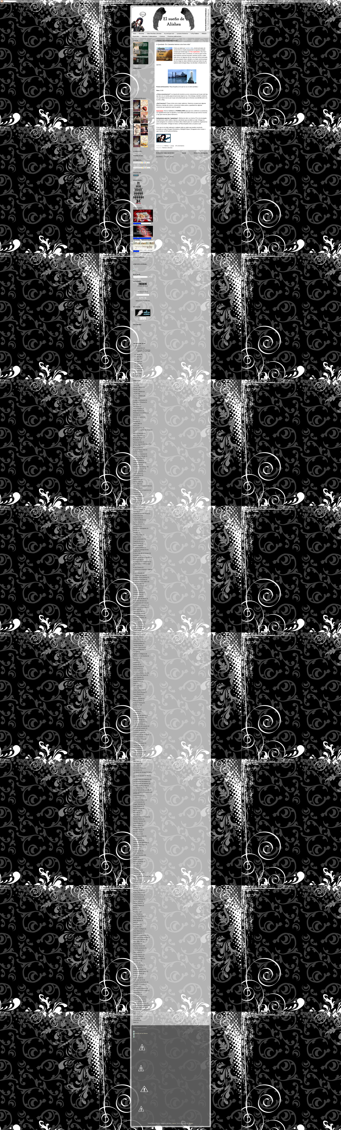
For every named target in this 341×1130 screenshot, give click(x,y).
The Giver (136, 986)
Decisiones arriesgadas (139, 528)
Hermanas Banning (138, 649)
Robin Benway (137, 920)
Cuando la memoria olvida (140, 513)
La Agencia (136, 711)
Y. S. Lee (135, 1018)
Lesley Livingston (138, 756)
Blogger (191, 1123)
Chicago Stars (137, 481)
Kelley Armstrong (138, 702)
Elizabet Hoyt (137, 590)
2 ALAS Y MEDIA (138, 387)
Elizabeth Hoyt (137, 594)
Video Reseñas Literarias (154, 33)
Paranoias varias (138, 872)
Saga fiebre (136, 924)
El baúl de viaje (137, 559)
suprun (174, 1123)
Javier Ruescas (137, 679)
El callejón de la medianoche (141, 561)
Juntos (135, 688)
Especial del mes (138, 611)
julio (138, 356)
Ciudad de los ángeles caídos (141, 486)
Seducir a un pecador (139, 939)
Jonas (135, 683)
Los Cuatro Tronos (138, 768)
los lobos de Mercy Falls (140, 785)
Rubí (134, 922)
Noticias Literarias (167, 147)
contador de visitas (142, 286)
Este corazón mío (138, 613)
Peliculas (135, 874)
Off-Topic (135, 863)
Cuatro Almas (137, 515)
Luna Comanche (138, 802)
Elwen (185, 122)
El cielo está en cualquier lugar (141, 563)
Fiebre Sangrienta (138, 634)
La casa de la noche (139, 717)
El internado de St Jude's (140, 581)
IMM (134, 660)
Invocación (136, 664)
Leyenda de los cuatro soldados (142, 758)
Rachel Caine (137, 901)
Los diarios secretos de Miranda (142, 775)
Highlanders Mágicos (139, 654)
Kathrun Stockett (138, 698)
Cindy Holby (136, 483)
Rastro (135, 907)
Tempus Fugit (137, 977)
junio (138, 359)
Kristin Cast (136, 709)
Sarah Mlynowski (138, 931)
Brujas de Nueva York (139, 449)
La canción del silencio (139, 715)
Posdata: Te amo (138, 890)
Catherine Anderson (138, 462)
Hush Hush (136, 658)
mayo (138, 361)
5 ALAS (135, 398)
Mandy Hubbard (137, 808)
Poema (135, 886)
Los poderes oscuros (139, 787)
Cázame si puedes (138, 471)
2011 (136, 346)
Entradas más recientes (165, 153)
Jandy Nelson (137, 668)
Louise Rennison (138, 795)
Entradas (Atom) (169, 156)
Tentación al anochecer (139, 982)
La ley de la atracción (139, 722)
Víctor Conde (137, 1011)
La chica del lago (138, 719)
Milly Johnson (137, 834)
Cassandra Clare (138, 458)
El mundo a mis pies (139, 585)
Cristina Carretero (138, 507)
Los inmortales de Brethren (140, 783)
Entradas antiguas (201, 153)
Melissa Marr (136, 827)
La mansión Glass (138, 724)
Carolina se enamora (139, 454)
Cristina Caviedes (138, 509)
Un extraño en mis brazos (140, 1005)
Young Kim (136, 1020)
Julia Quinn (136, 685)
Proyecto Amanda (138, 894)
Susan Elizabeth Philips (139, 971)
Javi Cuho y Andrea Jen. (140, 673)
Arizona (135, 419)
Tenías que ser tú (138, 980)
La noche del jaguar (138, 730)
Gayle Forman (137, 639)
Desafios (135, 532)
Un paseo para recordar (140, 1007)
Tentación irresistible (139, 984)
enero (138, 370)
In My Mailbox (195, 33)
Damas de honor (138, 524)
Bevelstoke (136, 440)
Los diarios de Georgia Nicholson (142, 772)
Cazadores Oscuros (138, 469)
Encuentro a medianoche (140, 605)
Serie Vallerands (137, 941)
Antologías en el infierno (140, 413)
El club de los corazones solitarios (142, 569)
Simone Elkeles (137, 956)
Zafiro (134, 1022)
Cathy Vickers (137, 464)
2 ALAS (135, 385)
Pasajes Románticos (174, 129)
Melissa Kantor (137, 825)
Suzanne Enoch (137, 973)
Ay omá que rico (137, 427)
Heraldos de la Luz (138, 647)
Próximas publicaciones (174, 36)
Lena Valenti (136, 753)
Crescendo (136, 503)
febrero (139, 368)
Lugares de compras (139, 800)
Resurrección (137, 914)
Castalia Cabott (137, 460)
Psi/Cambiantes (137, 897)
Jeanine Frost (137, 681)
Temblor (135, 975)
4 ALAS (135, 393)
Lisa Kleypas (136, 763)
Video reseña (137, 1014)
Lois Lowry (136, 765)
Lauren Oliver (137, 741)
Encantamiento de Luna (140, 603)
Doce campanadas (138, 539)
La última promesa (138, 736)
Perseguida (136, 880)
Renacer (135, 909)
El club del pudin (137, 573)
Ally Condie (136, 406)
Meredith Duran (137, 829)
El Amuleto (136, 555)
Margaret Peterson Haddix (140, 817)
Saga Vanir (136, 926)
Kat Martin (136, 696)
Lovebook (136, 797)
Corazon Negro (137, 496)
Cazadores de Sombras (140, 466)
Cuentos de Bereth (138, 520)
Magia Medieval (137, 806)
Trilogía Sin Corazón (139, 997)
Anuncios (135, 415)
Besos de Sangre (138, 437)
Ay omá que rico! (169, 33)
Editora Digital (137, 545)
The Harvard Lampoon (139, 988)
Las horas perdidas (138, 739)
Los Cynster (136, 770)
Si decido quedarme (138, 948)
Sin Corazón (136, 960)
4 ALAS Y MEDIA (138, 396)
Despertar (136, 537)
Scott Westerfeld (137, 933)
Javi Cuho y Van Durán (139, 675)
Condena (135, 494)
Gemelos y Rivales (138, 641)
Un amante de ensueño (139, 1003)
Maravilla (135, 812)
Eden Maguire (137, 543)
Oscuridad (136, 865)
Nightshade (136, 846)
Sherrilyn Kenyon (138, 946)
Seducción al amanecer (139, 935)
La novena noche (138, 732)
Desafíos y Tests (138, 534)
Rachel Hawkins (137, 903)
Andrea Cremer (137, 408)
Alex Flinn (136, 404)
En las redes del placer (139, 598)
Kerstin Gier (136, 705)
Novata (135, 857)
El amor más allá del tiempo (141, 553)
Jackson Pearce (137, 666)
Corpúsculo (136, 498)
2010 (136, 373)
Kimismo (135, 707)
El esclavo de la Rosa (139, 579)
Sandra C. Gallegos (138, 929)
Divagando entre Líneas (197, 129)
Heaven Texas (137, 645)
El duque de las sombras (140, 577)
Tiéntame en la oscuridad (140, 990)
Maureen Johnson (138, 821)
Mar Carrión (136, 810)
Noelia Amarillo (137, 851)
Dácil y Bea (178, 122)
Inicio (134, 33)
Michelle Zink (137, 831)
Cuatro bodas (137, 517)
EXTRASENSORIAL (138, 617)
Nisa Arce (136, 848)
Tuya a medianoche (138, 1001)
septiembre (140, 348)
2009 (136, 376)
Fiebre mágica (137, 630)
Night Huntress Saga (139, 844)
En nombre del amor (139, 600)
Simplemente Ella (138, 958)
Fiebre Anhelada (137, 628)
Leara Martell (137, 749)
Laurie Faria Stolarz (138, 743)
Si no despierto (137, 950)
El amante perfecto (138, 547)
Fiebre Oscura (137, 632)
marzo (138, 366)
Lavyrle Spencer (137, 745)
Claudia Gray (137, 488)
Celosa (135, 477)
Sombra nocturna (138, 965)
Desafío (135, 530)
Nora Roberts (137, 853)
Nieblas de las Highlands (140, 842)
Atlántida (135, 421)
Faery (134, 619)
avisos (135, 425)
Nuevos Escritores (138, 861)
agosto (139, 354)
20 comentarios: (180, 145)
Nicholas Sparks (137, 840)
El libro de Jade (137, 583)
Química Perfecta (138, 899)
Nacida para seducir (138, 836)
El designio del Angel (139, 575)
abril (138, 363)
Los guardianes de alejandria (141, 779)
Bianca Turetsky (137, 442)
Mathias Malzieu (137, 819)
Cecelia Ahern (137, 473)
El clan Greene (137, 567)
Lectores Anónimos (182, 33)
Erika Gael (136, 609)
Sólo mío (135, 963)
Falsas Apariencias (138, 622)
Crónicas (162, 36)
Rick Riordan (136, 918)
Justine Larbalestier (138, 690)
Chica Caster (136, 479)
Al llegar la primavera (139, 400)
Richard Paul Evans (138, 916)
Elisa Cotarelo (137, 588)
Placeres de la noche (139, 882)
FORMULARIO (180, 111)
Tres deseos (136, 994)
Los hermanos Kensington (140, 781)
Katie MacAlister (137, 700)
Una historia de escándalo (140, 1009)
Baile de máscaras (138, 433)
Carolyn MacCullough (139, 456)
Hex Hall (135, 651)
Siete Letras (136, 952)
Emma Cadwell (137, 596)
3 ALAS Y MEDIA (138, 391)
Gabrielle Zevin (137, 637)
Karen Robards (137, 694)
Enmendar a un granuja (140, 607)
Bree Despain (137, 447)
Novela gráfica (137, 859)
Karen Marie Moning (139, 692)
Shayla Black (136, 943)
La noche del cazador (139, 728)
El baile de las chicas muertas (141, 557)
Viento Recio (136, 1016)
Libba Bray (136, 761)
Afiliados (204, 33)
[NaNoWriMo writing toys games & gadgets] (142, 223)
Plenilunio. (136, 884)
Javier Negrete (137, 677)
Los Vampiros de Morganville (141, 790)
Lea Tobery (136, 747)
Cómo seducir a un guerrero (141, 490)
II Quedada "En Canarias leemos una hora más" (173, 44)
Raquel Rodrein (137, 905)
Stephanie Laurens (138, 969)
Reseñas (141, 33)
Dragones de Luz (138, 541)
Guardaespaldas (138, 643)
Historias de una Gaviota (140, 656)
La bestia (135, 713)
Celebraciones (137, 475)
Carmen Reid (137, 451)
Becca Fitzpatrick (138, 435)
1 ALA (134, 383)
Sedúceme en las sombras (140, 937)
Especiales (136, 36)
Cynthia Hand (137, 522)
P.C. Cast (135, 868)
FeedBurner (146, 300)
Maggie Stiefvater (138, 804)
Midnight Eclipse (185, 129)
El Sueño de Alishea (171, 131)
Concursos (136, 492)
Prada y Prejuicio (138, 892)
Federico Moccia (138, 626)
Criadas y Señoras (138, 505)
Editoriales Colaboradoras (149, 36)
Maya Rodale (137, 823)
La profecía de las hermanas (141, 734)
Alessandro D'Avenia (139, 402)
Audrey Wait (136, 423)
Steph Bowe (136, 967)
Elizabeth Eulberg (138, 592)
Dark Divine (136, 526)
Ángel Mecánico (137, 410)
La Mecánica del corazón (140, 726)
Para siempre (137, 870)
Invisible (135, 662)
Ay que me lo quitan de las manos (142, 430)
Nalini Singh (136, 838)
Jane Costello (137, 671)
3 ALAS (135, 389)
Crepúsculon (136, 500)
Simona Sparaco (138, 954)
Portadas (135, 888)
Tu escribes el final (138, 999)
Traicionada (136, 992)
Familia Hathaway (138, 624)
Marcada (135, 814)
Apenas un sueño (138, 417)
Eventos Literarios (138, 615)
